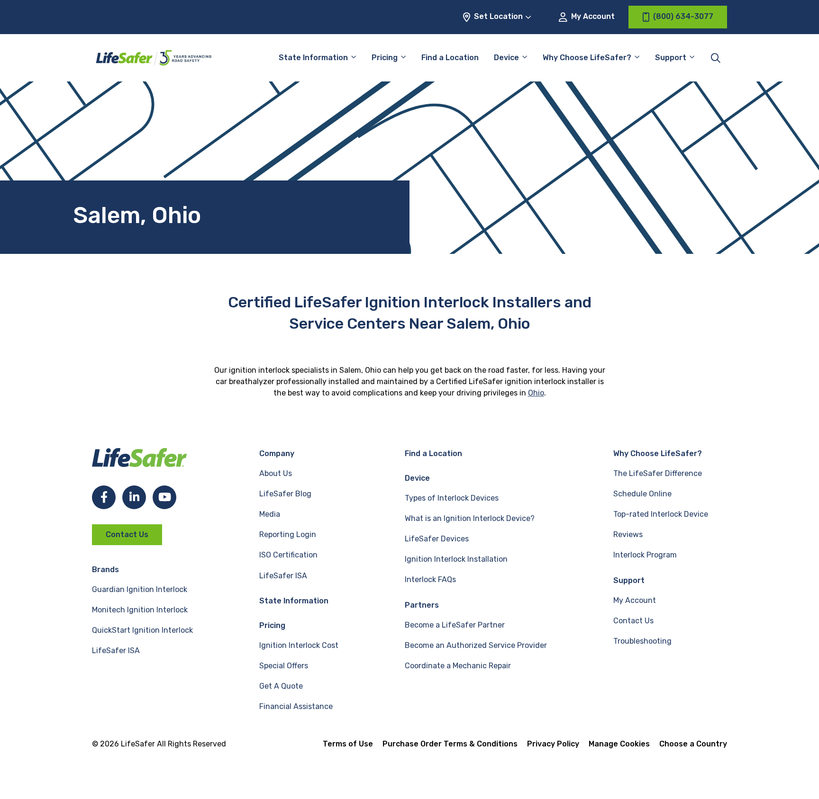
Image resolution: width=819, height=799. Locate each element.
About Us (275, 473)
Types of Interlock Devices (452, 498)
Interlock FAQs (430, 579)
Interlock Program (645, 554)
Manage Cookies (619, 743)
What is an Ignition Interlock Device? (470, 518)
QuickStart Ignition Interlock (142, 630)
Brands (105, 569)
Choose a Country (693, 743)
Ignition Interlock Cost (298, 645)
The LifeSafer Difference (657, 473)
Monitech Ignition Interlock (140, 609)
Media (269, 514)
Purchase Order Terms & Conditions (450, 743)
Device (506, 57)
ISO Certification (288, 554)
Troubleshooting (642, 641)
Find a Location (450, 57)
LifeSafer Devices (437, 538)
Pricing (385, 57)
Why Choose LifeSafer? (587, 57)
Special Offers (283, 665)
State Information (313, 57)
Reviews (628, 534)
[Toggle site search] (715, 57)
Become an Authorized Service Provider (476, 645)
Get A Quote (281, 686)
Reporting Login (287, 534)
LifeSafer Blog (285, 493)
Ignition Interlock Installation (456, 559)
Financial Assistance (296, 706)
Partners (422, 605)
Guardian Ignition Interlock (139, 589)
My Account (592, 16)
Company (276, 453)
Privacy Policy (553, 743)
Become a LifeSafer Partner (455, 624)
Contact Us (127, 534)
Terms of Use (348, 743)
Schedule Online (642, 493)
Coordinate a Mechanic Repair (458, 665)
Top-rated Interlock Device (660, 514)
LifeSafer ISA (116, 650)
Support (629, 580)
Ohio (536, 392)
